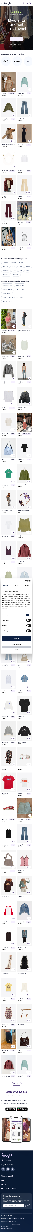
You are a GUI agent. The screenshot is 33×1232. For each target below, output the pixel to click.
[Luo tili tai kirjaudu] (27, 3)
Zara (28, 93)
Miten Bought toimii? (16, 44)
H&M (12, 382)
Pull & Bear (5, 266)
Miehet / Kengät (7, 293)
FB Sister (28, 266)
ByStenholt (10, 93)
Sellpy (12, 871)
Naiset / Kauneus (7, 285)
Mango (27, 922)
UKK (2, 1180)
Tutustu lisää (16, 1083)
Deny (16, 649)
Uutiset (4, 1184)
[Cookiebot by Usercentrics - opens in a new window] (23, 581)
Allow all (16, 638)
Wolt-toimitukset (8, 1188)
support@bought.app (10, 1221)
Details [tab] (16, 585)
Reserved (5, 262)
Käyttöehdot (4, 1226)
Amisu (14, 270)
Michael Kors (6, 274)
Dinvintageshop (25, 433)
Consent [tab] (5, 585)
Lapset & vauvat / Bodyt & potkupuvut (13, 297)
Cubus (21, 262)
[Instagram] (3, 1169)
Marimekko (16, 274)
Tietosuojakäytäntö (6, 1228)
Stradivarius (6, 270)
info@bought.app (18, 1218)
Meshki (27, 145)
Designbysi (10, 330)
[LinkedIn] (8, 1169)
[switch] (28, 620)
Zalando (11, 407)
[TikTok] (13, 1169)
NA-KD (13, 266)
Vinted (27, 222)
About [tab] (27, 585)
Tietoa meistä (7, 1176)
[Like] (13, 89)
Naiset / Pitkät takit (7, 289)
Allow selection (16, 644)
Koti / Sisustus (6, 301)
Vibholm (11, 170)
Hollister (14, 262)
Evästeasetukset (16, 1224)
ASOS (27, 270)
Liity (28, 1205)
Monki (20, 266)
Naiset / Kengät (20, 285)
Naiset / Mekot (20, 289)
